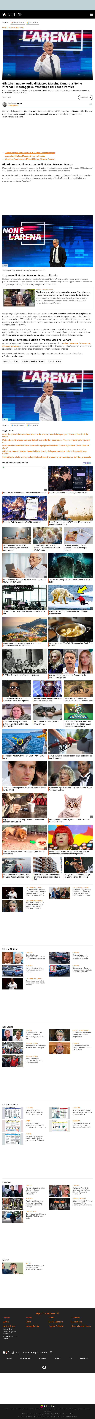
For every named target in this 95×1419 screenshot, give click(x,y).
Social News (76, 1322)
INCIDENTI (29, 965)
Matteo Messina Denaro (33, 361)
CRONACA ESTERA (32, 1043)
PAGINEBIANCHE (50, 1409)
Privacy (41, 1413)
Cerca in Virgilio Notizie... (36, 1352)
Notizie (14, 1352)
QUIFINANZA (78, 1409)
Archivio (58, 1358)
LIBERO (7, 1409)
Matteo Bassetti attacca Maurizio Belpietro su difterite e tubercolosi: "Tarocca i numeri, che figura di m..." (46, 441)
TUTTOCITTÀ (59, 1409)
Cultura (6, 1322)
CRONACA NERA (31, 1211)
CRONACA (29, 952)
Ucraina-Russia (32, 1326)
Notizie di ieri (8, 1329)
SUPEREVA (47, 1411)
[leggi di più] (91, 104)
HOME (4, 28)
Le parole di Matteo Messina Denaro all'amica (25, 156)
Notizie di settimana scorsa (10, 1337)
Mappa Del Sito (25, 1358)
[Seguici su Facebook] (44, 1368)
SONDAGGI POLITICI (79, 1198)
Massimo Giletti (11, 361)
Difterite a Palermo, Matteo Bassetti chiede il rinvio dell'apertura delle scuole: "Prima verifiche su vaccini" (44, 452)
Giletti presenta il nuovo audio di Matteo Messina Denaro (30, 152)
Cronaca (6, 1318)
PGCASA (41, 1409)
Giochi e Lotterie (56, 1322)
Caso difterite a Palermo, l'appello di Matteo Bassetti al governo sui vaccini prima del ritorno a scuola (46, 457)
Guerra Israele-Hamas (81, 1326)
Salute (28, 1322)
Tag (70, 1358)
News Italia (84, 1358)
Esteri (51, 1318)
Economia (75, 1318)
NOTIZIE (14, 14)
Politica (29, 1318)
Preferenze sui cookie (61, 1413)
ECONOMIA (29, 1108)
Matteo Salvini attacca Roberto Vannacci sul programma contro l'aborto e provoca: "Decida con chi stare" (45, 446)
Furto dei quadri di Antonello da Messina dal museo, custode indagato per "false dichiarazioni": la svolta (45, 435)
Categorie (42, 1358)
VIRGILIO (12, 1409)
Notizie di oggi (9, 1326)
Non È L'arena (54, 361)
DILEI (65, 1409)
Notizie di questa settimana (9, 1333)
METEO (28, 1263)
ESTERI (28, 1121)
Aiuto (71, 1413)
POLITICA (29, 1030)
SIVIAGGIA (71, 1409)
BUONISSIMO (86, 1409)
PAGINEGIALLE (20, 1409)
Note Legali (33, 1413)
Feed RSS (9, 1358)
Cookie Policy (49, 1413)
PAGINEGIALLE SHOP (32, 1409)
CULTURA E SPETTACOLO (16, 28)
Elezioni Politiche (56, 1326)
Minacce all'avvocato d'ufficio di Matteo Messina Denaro (29, 159)
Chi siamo (25, 1413)
